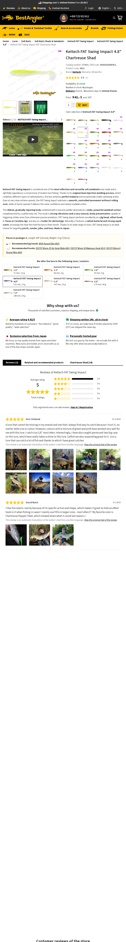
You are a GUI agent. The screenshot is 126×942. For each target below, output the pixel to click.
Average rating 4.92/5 (22, 320)
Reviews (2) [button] (12, 362)
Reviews (11, 8)
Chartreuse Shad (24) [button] (81, 362)
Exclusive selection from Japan (28, 336)
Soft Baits (26, 41)
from (65, 2)
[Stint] (118, 167)
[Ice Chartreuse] (71, 156)
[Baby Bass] (94, 120)
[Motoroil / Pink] (106, 156)
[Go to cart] (120, 18)
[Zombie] (83, 179)
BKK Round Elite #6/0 (49, 243)
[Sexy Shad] (94, 167)
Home (6, 41)
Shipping (41, 8)
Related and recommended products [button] (44, 362)
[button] (61, 73)
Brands (95, 28)
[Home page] (23, 18)
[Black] (106, 120)
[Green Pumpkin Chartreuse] (106, 144)
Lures (12, 28)
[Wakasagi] (71, 179)
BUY (85, 105)
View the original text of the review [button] (100, 444)
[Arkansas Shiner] (71, 120)
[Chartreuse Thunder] (94, 132)
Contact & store (60, 8)
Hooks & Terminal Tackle (38, 28)
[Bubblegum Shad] (118, 120)
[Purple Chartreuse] (71, 167)
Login (91, 8)
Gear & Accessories (71, 28)
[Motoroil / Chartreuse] (94, 156)
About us (25, 8)
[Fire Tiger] (94, 144)
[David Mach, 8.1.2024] (16, 535)
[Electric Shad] (71, 144)
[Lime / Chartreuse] (83, 156)
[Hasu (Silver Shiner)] (118, 144)
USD (119, 8)
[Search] (114, 18)
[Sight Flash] (106, 167)
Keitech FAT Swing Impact (81, 41)
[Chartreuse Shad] (83, 132)
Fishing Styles (115, 28)
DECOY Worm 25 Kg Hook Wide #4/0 (52, 248)
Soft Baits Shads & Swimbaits (49, 41)
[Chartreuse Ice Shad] (71, 132)
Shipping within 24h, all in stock (89, 320)
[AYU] (83, 120)
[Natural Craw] (118, 156)
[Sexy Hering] (83, 167)
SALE (27, 34)
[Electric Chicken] (118, 132)
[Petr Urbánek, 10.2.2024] (16, 459)
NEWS (12, 34)
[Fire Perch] (83, 144)
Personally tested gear (83, 336)
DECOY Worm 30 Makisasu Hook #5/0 (88, 248)
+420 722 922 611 (79, 16)
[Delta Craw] (106, 132)
